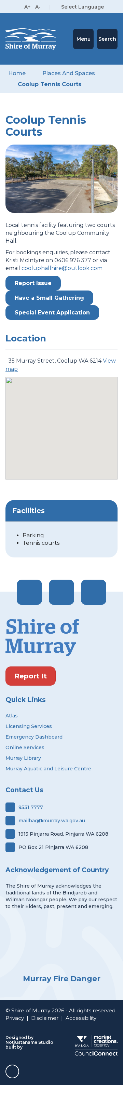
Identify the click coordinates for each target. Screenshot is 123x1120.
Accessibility (81, 1018)
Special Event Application (52, 312)
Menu (84, 39)
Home (17, 73)
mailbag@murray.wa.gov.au (51, 821)
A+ (27, 7)
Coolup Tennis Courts (49, 84)
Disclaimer (44, 1018)
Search (107, 39)
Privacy (14, 1018)
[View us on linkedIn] (93, 592)
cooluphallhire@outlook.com (62, 268)
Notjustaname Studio (29, 1042)
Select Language (82, 7)
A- (38, 7)
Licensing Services (28, 726)
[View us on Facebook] (29, 592)
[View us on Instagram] (61, 592)
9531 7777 (30, 807)
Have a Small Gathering (49, 298)
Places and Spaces (68, 73)
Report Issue (33, 283)
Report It (30, 676)
